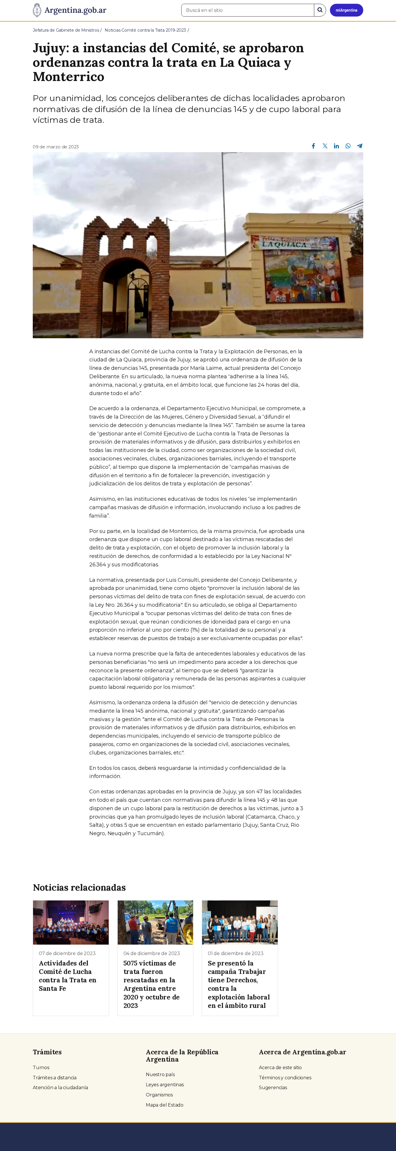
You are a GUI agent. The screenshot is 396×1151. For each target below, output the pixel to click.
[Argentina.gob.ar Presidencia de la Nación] (69, 10)
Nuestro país (160, 1074)
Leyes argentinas (165, 1084)
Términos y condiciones (285, 1077)
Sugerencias (273, 1087)
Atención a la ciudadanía (60, 1087)
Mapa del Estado (165, 1105)
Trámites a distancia (55, 1077)
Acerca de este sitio (280, 1067)
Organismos (159, 1095)
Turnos (41, 1067)
